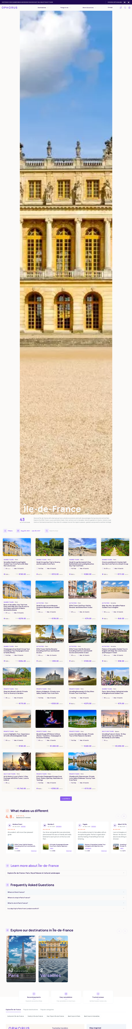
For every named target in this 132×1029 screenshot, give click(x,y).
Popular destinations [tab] (30, 1010)
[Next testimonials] (124, 816)
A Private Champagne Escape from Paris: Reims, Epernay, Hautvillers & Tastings (59, 845)
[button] (121, 7)
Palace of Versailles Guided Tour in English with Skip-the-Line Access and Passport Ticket (95, 845)
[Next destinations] (125, 931)
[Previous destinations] (119, 931)
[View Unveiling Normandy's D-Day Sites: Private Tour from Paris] (116, 847)
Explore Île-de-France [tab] (13, 1010)
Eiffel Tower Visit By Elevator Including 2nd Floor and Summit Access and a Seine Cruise (25, 845)
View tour (34, 851)
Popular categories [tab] (47, 1010)
